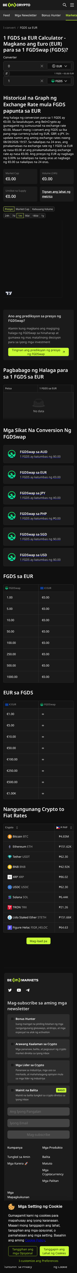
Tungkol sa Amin (18, 1157)
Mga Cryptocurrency (52, 1172)
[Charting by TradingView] (9, 293)
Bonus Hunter (51, 15)
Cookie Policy (35, 1240)
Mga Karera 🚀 (17, 1163)
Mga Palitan (50, 1181)
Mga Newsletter (26, 15)
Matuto (47, 1163)
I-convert (9, 27)
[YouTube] (18, 990)
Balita (46, 1157)
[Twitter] (9, 990)
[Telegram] (27, 990)
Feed (6, 15)
